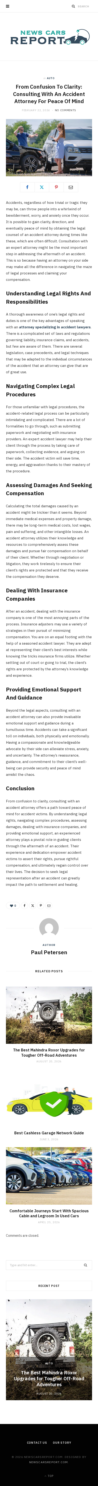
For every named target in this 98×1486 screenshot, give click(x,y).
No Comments (65, 110)
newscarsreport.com (48, 1462)
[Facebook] (27, 187)
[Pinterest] (56, 187)
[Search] (73, 6)
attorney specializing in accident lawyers (55, 327)
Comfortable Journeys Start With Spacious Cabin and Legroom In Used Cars (49, 1213)
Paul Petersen (49, 952)
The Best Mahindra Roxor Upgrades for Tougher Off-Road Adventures (49, 1053)
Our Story (62, 1442)
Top (50, 1476)
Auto (51, 78)
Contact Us (37, 1442)
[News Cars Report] (49, 36)
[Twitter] (41, 187)
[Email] (71, 187)
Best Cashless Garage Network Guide (49, 1133)
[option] (49, 1349)
